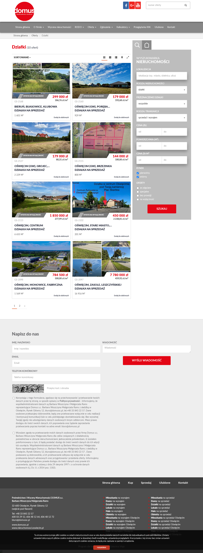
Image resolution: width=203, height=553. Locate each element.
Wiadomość (109, 343)
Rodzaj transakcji (147, 111)
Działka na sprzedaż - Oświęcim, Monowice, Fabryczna (41, 270)
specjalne (144, 192)
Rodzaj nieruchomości (150, 83)
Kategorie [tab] (146, 45)
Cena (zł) (141, 125)
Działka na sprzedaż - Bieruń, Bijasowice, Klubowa (41, 91)
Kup (130, 482)
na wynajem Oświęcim (123, 518)
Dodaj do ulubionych (61, 117)
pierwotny (145, 173)
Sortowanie (21, 57)
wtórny (143, 177)
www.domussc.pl (20, 525)
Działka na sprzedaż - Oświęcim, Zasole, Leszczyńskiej (101, 270)
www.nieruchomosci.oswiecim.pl (28, 528)
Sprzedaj (146, 482)
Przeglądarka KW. (142, 27)
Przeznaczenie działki (149, 97)
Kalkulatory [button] (122, 27)
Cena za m (142, 153)
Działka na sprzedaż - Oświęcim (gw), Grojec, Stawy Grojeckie (41, 151)
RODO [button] (78, 27)
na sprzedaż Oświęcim (168, 518)
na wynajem (118, 498)
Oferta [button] (91, 27)
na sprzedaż (162, 498)
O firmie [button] (38, 27)
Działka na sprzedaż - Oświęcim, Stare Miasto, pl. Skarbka (101, 210)
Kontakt (171, 27)
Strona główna (22, 27)
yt (138, 5)
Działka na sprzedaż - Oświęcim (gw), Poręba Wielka (101, 91)
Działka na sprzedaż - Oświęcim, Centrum (41, 210)
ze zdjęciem (145, 188)
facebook (126, 5)
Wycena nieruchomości (59, 27)
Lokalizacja (143, 69)
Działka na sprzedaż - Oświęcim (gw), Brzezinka (101, 151)
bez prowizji (145, 195)
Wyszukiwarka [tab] (137, 45)
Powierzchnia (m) (147, 139)
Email (15, 357)
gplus (132, 5)
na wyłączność (147, 199)
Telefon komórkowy (24, 371)
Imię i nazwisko (21, 343)
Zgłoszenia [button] (105, 27)
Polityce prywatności (70, 401)
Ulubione (159, 27)
